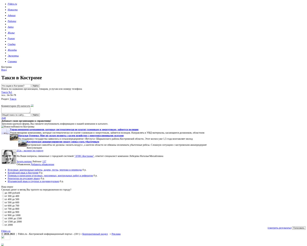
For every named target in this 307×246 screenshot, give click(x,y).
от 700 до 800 (12, 208)
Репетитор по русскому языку (24, 178)
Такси (13, 99)
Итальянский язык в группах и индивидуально (33, 181)
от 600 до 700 (12, 205)
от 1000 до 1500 (13, 218)
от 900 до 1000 (12, 215)
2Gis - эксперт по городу (30, 150)
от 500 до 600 (12, 202)
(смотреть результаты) (279, 227)
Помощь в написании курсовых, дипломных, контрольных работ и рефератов (50, 175)
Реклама (116, 234)
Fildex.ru (5, 231)
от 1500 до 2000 (13, 221)
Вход (4, 69)
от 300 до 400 (12, 196)
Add (3, 118)
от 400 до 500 (12, 199)
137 (44, 161)
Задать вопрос (24, 161)
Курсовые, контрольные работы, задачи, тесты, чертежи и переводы (45, 169)
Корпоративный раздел (95, 234)
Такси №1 (6, 92)
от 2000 (9, 224)
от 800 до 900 (12, 212)
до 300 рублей (12, 192)
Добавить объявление (42, 164)
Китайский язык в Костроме (23, 172)
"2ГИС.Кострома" (84, 156)
